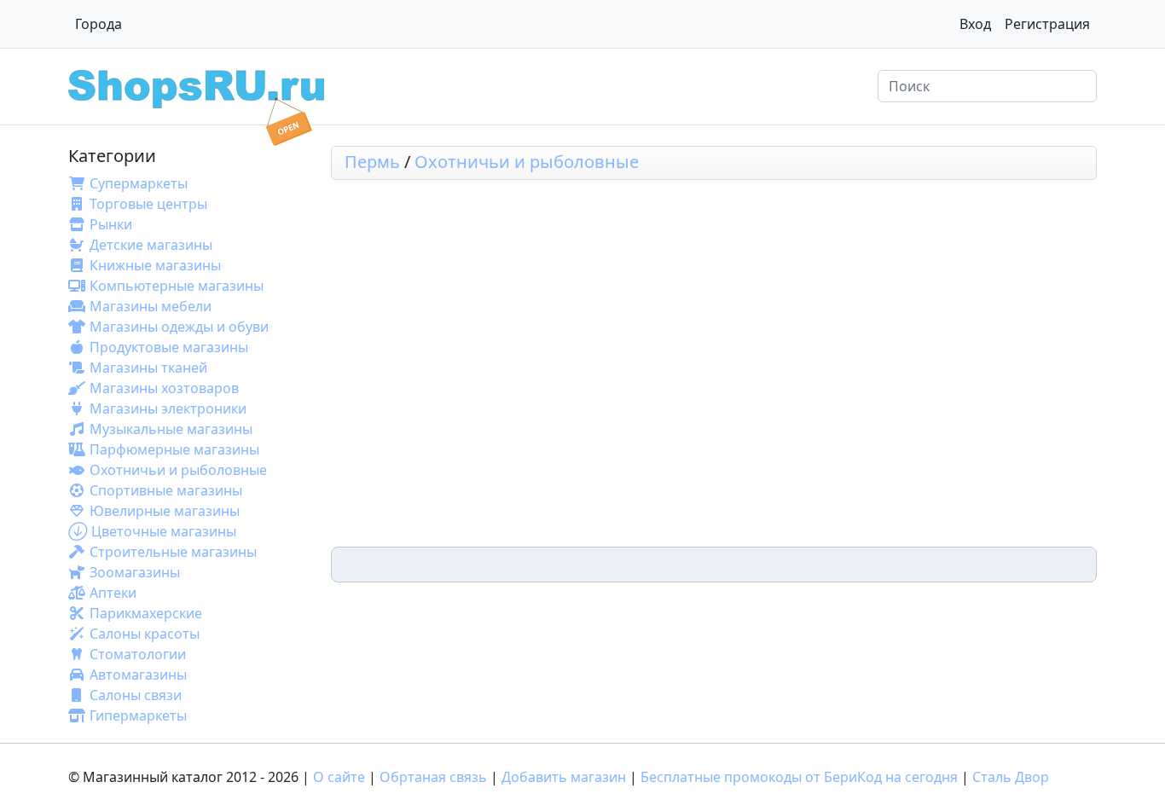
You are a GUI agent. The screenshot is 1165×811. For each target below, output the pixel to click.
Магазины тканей (148, 367)
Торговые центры (148, 203)
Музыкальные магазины (171, 429)
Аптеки (113, 592)
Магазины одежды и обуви (179, 326)
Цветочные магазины (163, 531)
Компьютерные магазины (177, 285)
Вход (975, 23)
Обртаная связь (433, 777)
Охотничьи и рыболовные (178, 470)
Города (98, 23)
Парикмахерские (146, 613)
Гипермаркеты (138, 715)
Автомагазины (138, 674)
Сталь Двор (1010, 777)
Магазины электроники (168, 408)
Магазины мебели (151, 306)
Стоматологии (138, 654)
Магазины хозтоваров (164, 388)
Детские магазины (151, 244)
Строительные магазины (173, 551)
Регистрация (1047, 23)
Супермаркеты (139, 183)
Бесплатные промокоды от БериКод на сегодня (799, 777)
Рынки (111, 224)
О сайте (339, 777)
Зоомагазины (135, 572)
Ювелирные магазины (165, 510)
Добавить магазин (563, 777)
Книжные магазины (155, 265)
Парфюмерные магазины (174, 449)
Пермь (372, 161)
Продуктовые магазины (169, 347)
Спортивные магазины (166, 490)
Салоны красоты (145, 633)
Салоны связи (136, 695)
